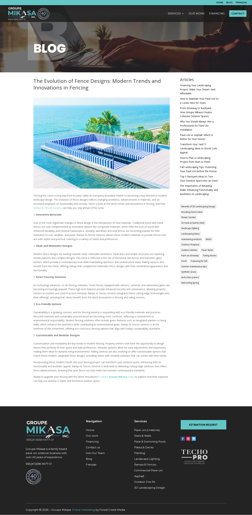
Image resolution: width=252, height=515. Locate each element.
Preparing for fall (199, 261)
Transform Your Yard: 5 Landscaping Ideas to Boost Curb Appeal (198, 148)
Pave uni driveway (190, 255)
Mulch (209, 239)
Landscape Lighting (147, 458)
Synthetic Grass (188, 271)
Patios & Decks (143, 447)
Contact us (93, 447)
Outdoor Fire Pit (144, 481)
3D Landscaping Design (149, 487)
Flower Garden (188, 217)
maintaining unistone (191, 239)
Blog (229, 3)
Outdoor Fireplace (190, 244)
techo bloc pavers (190, 277)
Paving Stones (209, 255)
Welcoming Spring (190, 282)
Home (219, 3)
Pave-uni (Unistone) (147, 430)
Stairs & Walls (142, 435)
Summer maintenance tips (194, 266)
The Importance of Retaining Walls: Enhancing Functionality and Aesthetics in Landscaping (199, 190)
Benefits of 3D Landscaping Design (198, 206)
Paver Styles (207, 250)
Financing (92, 441)
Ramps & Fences (145, 464)
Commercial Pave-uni (148, 470)
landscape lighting (190, 228)
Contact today (116, 376)
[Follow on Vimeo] (194, 439)
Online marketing (83, 509)
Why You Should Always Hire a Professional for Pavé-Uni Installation (197, 125)
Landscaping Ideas (190, 233)
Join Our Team (95, 453)
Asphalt (139, 476)
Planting (139, 453)
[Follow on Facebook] (183, 439)
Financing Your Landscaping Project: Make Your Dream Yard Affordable (197, 89)
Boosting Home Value (191, 212)
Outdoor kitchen (189, 250)
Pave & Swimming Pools (149, 441)
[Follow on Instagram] (188, 439)
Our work (92, 435)
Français (241, 3)
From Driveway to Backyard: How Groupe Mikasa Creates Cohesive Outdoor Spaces (196, 112)
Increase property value (193, 222)
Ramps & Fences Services (47, 207)
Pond (184, 261)
